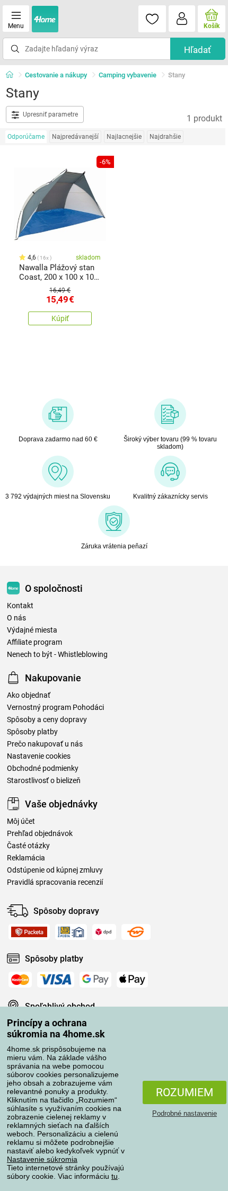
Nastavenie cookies (39, 756)
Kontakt (20, 606)
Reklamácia (26, 858)
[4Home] (13, 75)
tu (114, 1176)
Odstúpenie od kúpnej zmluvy (55, 870)
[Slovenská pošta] (71, 932)
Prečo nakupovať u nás (45, 744)
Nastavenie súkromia (42, 1159)
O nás (16, 618)
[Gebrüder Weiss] (136, 932)
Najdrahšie (165, 136)
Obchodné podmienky (42, 768)
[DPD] (104, 932)
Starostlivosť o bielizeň (44, 781)
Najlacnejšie (124, 136)
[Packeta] (29, 932)
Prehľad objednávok (40, 834)
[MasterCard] (20, 980)
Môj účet (21, 821)
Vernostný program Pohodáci (55, 708)
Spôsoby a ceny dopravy (47, 720)
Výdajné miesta (32, 630)
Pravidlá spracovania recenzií (55, 882)
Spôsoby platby (32, 732)
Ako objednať (28, 695)
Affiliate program (34, 642)
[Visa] (55, 980)
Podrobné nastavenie (184, 1113)
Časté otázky (28, 846)
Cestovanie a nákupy (56, 75)
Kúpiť (60, 318)
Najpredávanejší (75, 136)
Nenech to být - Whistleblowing (57, 655)
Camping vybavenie (127, 75)
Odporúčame (26, 136)
